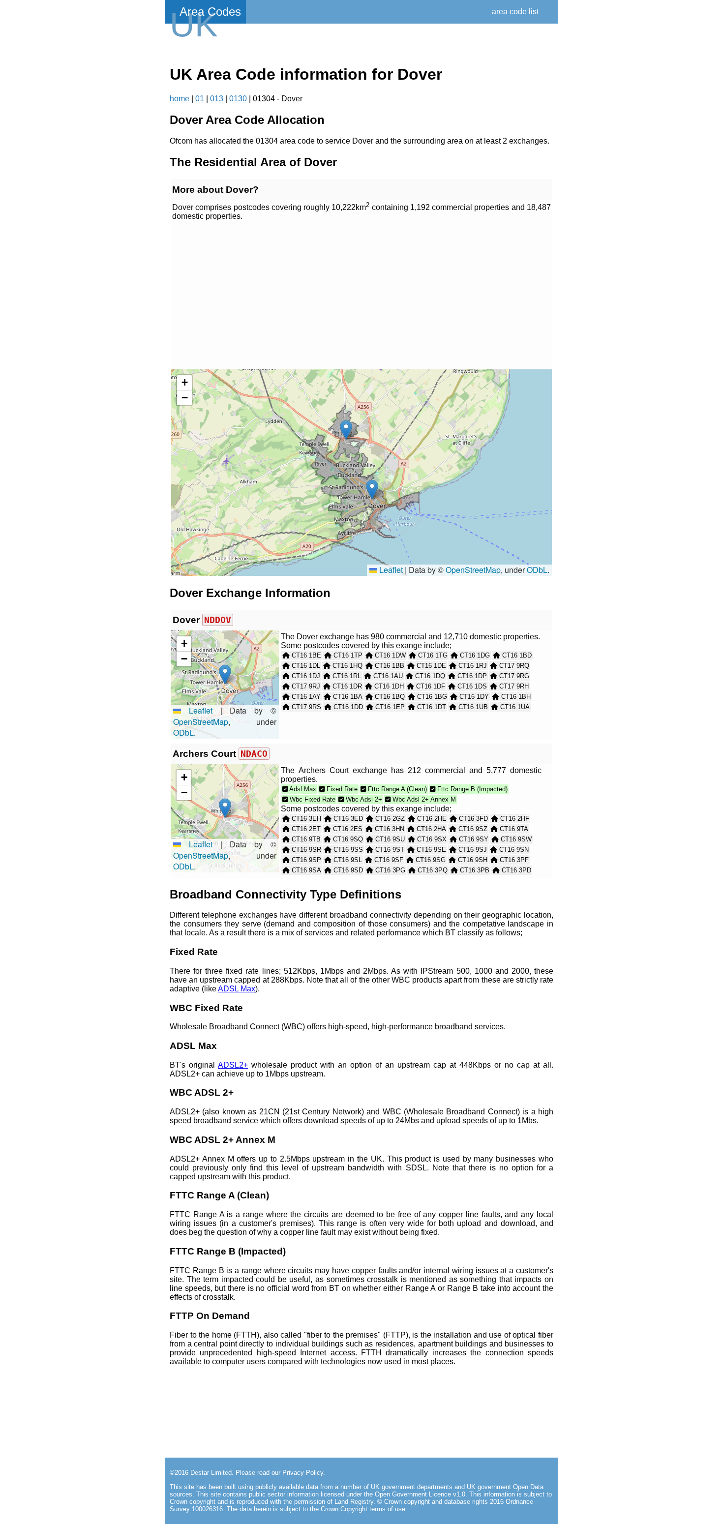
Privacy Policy (302, 1472)
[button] (372, 489)
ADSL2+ (233, 1065)
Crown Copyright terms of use (363, 1509)
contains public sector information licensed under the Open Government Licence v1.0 (344, 1494)
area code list (515, 11)
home (179, 98)
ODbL (537, 569)
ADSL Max (236, 989)
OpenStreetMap (473, 569)
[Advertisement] (361, 295)
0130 (238, 98)
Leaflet (390, 569)
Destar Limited (211, 1472)
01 (199, 98)
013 (216, 98)
